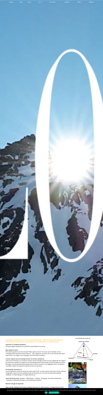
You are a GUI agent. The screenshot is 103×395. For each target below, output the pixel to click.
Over (39, 2)
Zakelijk (67, 2)
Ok (46, 392)
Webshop (91, 2)
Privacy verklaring (53, 392)
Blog (21, 2)
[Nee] (101, 391)
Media (79, 2)
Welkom (11, 2)
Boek (29, 2)
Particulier (52, 2)
